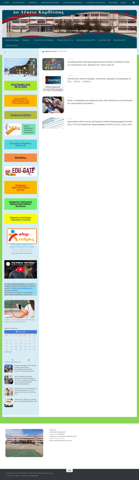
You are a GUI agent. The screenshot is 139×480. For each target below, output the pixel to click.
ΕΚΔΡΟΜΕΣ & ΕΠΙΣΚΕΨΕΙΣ (96, 2)
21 (25, 346)
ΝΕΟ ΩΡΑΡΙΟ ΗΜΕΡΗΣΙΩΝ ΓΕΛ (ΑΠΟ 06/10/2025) (21, 100)
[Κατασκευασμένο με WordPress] (17, 475)
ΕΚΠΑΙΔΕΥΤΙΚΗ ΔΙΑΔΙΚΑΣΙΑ (72, 2)
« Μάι (6, 352)
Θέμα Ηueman (34, 475)
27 (20, 349)
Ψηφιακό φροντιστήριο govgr (20, 187)
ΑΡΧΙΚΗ (6, 2)
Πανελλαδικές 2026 (104, 40)
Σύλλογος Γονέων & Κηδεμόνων (44, 40)
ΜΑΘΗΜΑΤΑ (33, 2)
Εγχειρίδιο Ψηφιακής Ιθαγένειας (20, 144)
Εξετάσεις (20, 157)
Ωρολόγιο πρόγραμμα (12, 40)
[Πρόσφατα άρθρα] (12, 360)
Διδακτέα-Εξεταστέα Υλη (65, 40)
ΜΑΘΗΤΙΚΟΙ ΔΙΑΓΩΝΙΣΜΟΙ (50, 2)
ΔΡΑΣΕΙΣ (124, 2)
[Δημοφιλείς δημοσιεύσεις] (29, 360)
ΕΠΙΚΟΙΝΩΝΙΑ (113, 2)
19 (16, 346)
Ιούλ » (10, 352)
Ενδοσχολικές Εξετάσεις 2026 (85, 40)
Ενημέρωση (25, 40)
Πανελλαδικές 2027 (119, 40)
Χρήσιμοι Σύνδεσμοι (11, 45)
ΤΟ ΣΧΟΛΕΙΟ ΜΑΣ (18, 2)
